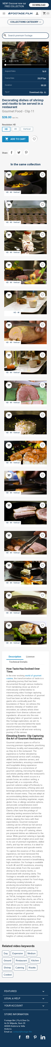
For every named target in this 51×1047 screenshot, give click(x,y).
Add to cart (15, 139)
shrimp (7, 967)
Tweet (19, 152)
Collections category (24, 22)
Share (11, 152)
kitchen (35, 960)
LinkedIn (43, 1037)
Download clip (36, 92)
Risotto (32, 967)
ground (7, 960)
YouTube (27, 1037)
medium (31, 953)
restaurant (21, 960)
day (6, 953)
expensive (17, 953)
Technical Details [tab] (18, 662)
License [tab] (30, 656)
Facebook (19, 1037)
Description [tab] (15, 656)
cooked (8, 975)
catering (19, 967)
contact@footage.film (22, 1032)
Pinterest (26, 152)
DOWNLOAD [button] (38, 5)
